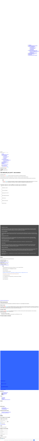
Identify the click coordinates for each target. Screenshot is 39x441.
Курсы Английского (31, 46)
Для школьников (4, 407)
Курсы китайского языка (32, 55)
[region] (19, 334)
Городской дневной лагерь (6, 160)
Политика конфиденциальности (6, 399)
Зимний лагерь (32, 52)
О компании (3, 397)
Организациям (4, 158)
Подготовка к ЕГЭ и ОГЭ (6, 156)
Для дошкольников (32, 48)
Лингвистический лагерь (32, 50)
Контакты (30, 54)
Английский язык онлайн (32, 45)
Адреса (3, 394)
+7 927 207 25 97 (5, 165)
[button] (19, 348)
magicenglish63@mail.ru (5, 392)
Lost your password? (2, 424)
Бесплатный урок (4, 162)
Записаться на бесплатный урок (4, 300)
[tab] (20, 187)
